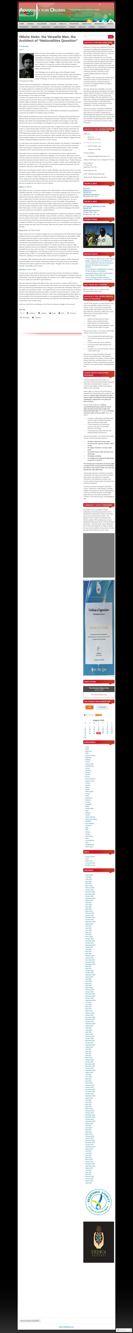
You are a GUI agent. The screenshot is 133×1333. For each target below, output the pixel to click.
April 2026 (88, 883)
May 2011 (88, 1172)
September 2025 (90, 898)
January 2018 (89, 1038)
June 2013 (88, 1153)
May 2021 (88, 966)
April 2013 (88, 1157)
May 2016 (88, 1079)
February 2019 (89, 1013)
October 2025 (89, 896)
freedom (87, 785)
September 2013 (90, 1147)
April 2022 (88, 953)
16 (112, 729)
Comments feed (90, 863)
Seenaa (87, 832)
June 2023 (88, 930)
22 (107, 731)
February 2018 (89, 1036)
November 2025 (90, 894)
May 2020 (88, 983)
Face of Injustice (90, 779)
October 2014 (89, 1119)
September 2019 (90, 1000)
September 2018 (90, 1023)
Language (88, 804)
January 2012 (89, 1162)
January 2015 (89, 1113)
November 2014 (90, 1117)
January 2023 (89, 938)
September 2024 (90, 922)
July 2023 (88, 928)
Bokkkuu (88, 760)
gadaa (87, 787)
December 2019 (90, 994)
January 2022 (89, 958)
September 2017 (90, 1045)
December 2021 (90, 960)
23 (112, 731)
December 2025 (90, 892)
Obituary (88, 813)
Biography (88, 757)
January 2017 (89, 1062)
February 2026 (89, 888)
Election (87, 774)
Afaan (87, 749)
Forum (72, 27)
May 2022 (88, 951)
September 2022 (90, 945)
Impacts (62, 24)
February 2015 (89, 1111)
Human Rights (60, 27)
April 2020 (88, 985)
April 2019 (88, 1009)
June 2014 (88, 1128)
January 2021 (89, 970)
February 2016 (89, 1085)
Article (35, 27)
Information (88, 798)
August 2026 (89, 875)
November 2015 (90, 1091)
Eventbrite (98, 715)
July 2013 (88, 1151)
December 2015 (90, 1089)
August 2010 (89, 1181)
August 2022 (89, 947)
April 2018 (88, 1032)
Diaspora (88, 772)
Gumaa (87, 793)
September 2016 (90, 1070)
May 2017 (88, 1053)
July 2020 (88, 979)
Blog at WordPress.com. (66, 1327)
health (87, 796)
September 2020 (90, 975)
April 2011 (88, 1174)
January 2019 (89, 1015)
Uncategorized (89, 840)
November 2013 (90, 1142)
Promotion (88, 825)
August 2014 (89, 1123)
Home (21, 24)
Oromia (30, 24)
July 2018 (88, 1028)
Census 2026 (89, 764)
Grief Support (89, 791)
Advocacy (46, 27)
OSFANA (88, 821)
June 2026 (88, 879)
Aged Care (88, 751)
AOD (86, 753)
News (87, 810)
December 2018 (90, 1017)
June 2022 (88, 949)
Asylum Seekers (90, 755)
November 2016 (90, 1066)
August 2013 (89, 1149)
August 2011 (89, 1168)
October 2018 (89, 1021)
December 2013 (90, 1140)
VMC (86, 842)
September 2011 (90, 1166)
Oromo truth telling (91, 819)
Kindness (88, 800)
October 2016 (89, 1068)
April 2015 (88, 1106)
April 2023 (88, 934)
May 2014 (88, 1130)
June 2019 (88, 1004)
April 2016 (88, 1081)
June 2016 (88, 1077)
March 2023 (88, 936)
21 (103, 731)
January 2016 (89, 1087)
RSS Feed (89, 21)
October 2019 (89, 998)
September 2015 (90, 1096)
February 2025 (89, 913)
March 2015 (88, 1108)
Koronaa (87, 802)
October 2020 (89, 972)
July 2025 (88, 902)
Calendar (102, 707)
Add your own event (89, 714)
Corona (87, 768)
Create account (90, 856)
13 (98, 729)
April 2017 (88, 1055)
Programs (74, 24)
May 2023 (88, 932)
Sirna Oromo (89, 836)
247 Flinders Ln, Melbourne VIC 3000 (94, 206)
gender (87, 789)
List (89, 707)
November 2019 (90, 996)
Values (53, 24)
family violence (89, 781)
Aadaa (87, 747)
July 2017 (88, 1049)
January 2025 (89, 915)
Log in (87, 859)
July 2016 (88, 1074)
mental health (89, 808)
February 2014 (89, 1136)
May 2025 (88, 907)
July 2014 (88, 1125)
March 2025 (88, 911)
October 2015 (89, 1094)
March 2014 (88, 1134)
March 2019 (88, 1011)
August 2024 (89, 924)
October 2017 (89, 1043)
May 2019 (88, 1006)
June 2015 (88, 1102)
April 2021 (88, 968)
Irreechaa (86, 24)
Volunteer (42, 24)
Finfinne (87, 783)
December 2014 (90, 1115)
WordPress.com (90, 865)
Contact (102, 27)
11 (89, 729)
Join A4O (82, 27)
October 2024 (89, 919)
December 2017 (90, 1040)
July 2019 (88, 1002)
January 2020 (89, 992)
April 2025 (88, 909)
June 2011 (88, 1170)
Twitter (103, 21)
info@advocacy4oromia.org (91, 194)
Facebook (96, 21)
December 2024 (90, 917)
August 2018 (89, 1026)
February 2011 (89, 1176)
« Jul (84, 737)
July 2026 (88, 877)
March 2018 (88, 1034)
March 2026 (88, 885)
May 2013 (88, 1155)
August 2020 (89, 977)
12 (94, 729)
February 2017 (89, 1060)
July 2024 (88, 926)
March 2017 (88, 1057)
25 (90, 733)
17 (85, 731)
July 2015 (88, 1100)
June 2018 (88, 1030)
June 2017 (88, 1051)
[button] (94, 240)
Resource (99, 24)
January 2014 (89, 1138)
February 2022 (89, 955)
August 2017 (89, 1047)
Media (87, 806)
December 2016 (90, 1064)
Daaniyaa (88, 770)
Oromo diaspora (90, 817)
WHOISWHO (23, 27)
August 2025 (89, 900)
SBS (86, 830)
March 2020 (88, 987)
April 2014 (88, 1132)
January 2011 (89, 1178)
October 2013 (89, 1145)
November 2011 (90, 1164)
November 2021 (90, 962)
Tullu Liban (24, 46)
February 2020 (89, 989)
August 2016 (89, 1072)
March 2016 (88, 1083)
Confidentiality (89, 766)
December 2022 (90, 941)
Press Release (89, 823)
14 (103, 729)
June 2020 (88, 981)
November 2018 (90, 1019)
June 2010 (88, 1183)
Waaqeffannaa (89, 844)
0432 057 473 (87, 192)
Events (92, 27)
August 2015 (89, 1098)
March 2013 (88, 1159)
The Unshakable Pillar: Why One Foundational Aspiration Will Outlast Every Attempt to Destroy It (99, 265)
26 (94, 733)
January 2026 (89, 890)
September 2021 (90, 964)
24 (85, 733)
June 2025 (88, 905)
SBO (86, 827)
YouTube (111, 21)
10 (85, 729)
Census (87, 762)
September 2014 (90, 1121)
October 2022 (89, 943)
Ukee (87, 838)
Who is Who (89, 847)
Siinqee (87, 834)
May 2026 (88, 881)
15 (107, 729)
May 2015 (88, 1104)
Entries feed (89, 861)
